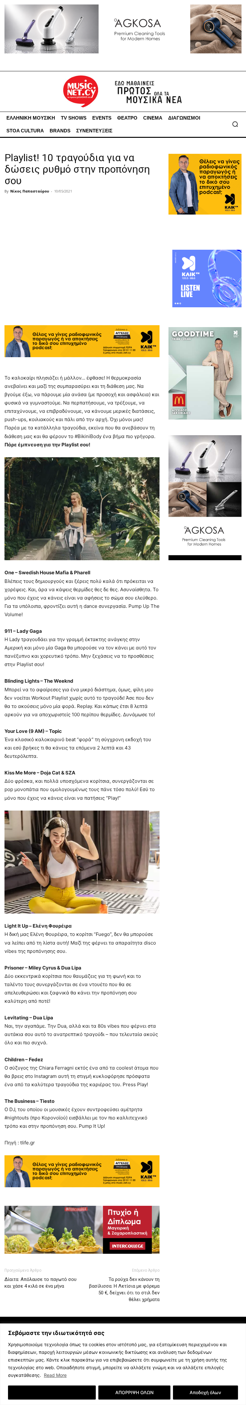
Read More (55, 1375)
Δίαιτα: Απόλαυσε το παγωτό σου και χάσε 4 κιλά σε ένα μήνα (40, 1282)
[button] (235, 124)
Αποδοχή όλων (205, 1392)
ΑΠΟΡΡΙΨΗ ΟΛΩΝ (134, 1392)
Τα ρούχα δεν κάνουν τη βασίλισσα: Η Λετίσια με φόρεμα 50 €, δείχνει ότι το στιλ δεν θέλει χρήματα (124, 1289)
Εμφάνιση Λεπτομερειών (52, 1392)
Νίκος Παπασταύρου (29, 191)
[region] (123, 1364)
